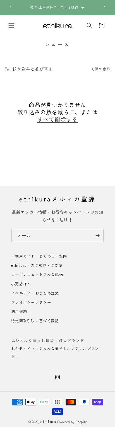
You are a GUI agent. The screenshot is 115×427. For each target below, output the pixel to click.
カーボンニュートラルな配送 (37, 274)
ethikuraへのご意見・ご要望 (37, 265)
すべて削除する (57, 119)
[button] (11, 25)
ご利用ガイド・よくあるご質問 (39, 256)
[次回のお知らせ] (105, 7)
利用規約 (19, 311)
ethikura (48, 421)
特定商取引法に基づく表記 (35, 320)
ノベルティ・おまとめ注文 (35, 293)
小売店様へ (21, 283)
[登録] (97, 235)
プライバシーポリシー (31, 302)
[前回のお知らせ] (10, 7)
